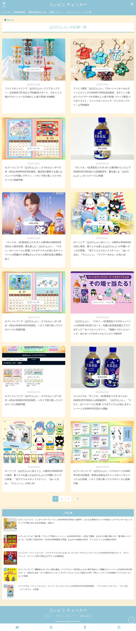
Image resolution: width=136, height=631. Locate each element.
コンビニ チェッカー (68, 4)
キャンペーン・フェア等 (78, 12)
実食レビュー (56, 12)
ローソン (102, 223)
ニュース (6, 12)
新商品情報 (19, 12)
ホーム (10, 20)
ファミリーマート (33, 69)
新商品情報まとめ (37, 12)
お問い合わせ (85, 616)
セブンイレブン (33, 148)
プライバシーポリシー (65, 616)
